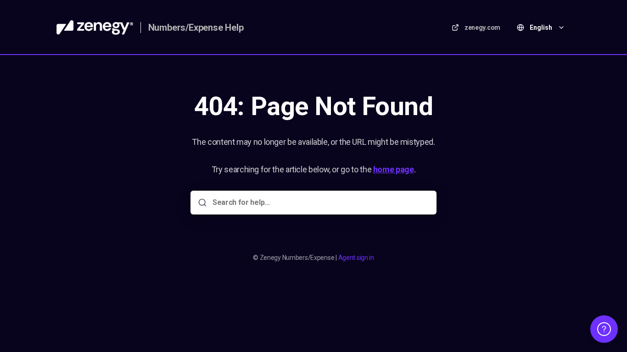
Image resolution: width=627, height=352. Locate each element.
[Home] (95, 27)
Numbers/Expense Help (196, 27)
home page (393, 169)
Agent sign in (356, 257)
